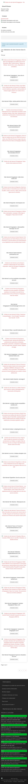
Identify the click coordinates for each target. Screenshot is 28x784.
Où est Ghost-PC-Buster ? (8, 704)
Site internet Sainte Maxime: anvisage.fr (14, 379)
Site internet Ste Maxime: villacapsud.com (14, 502)
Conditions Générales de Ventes (10, 695)
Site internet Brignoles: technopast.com (14, 203)
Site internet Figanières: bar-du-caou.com (14, 477)
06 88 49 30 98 (4, 18)
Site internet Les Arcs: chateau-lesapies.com (14, 453)
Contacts (15, 781)
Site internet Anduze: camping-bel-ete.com (14, 429)
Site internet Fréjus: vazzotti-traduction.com (14, 330)
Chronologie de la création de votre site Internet (13, 685)
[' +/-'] (6, 55)
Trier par (3, 55)
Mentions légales (6, 691)
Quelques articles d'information (9, 688)
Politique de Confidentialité (8, 698)
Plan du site (5, 701)
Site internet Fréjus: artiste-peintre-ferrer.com (14, 101)
